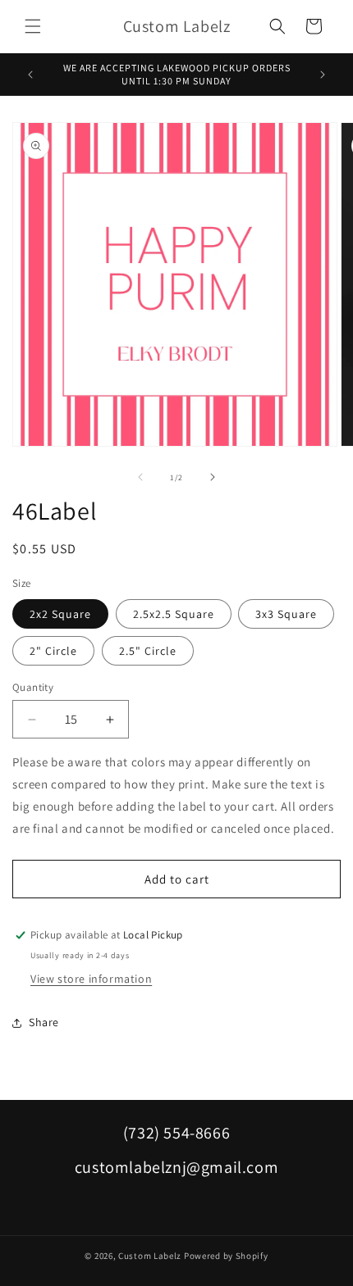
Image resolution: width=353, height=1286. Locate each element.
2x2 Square (60, 614)
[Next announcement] (323, 75)
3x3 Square (286, 614)
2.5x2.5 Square (173, 614)
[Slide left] (140, 477)
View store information (91, 978)
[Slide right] (213, 477)
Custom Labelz (149, 1255)
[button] (33, 26)
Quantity (32, 687)
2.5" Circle (147, 650)
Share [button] (44, 1022)
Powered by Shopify (226, 1255)
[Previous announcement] (30, 75)
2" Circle (53, 650)
